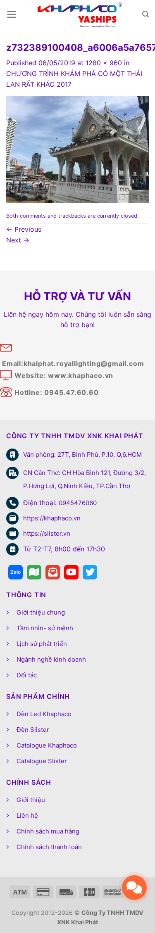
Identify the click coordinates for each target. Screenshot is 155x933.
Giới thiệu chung (41, 612)
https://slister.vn (46, 533)
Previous (23, 229)
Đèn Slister (33, 730)
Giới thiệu (31, 800)
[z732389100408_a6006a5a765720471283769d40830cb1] (77, 149)
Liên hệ (27, 815)
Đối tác (27, 675)
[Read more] (15, 572)
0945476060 (78, 503)
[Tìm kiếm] (145, 14)
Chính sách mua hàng (48, 831)
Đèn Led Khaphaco (44, 714)
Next (17, 240)
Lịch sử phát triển (42, 644)
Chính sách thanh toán (49, 847)
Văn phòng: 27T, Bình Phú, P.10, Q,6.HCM (82, 454)
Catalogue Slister (42, 761)
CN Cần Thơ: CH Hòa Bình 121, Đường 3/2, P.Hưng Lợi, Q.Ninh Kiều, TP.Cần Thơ (84, 479)
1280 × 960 (104, 63)
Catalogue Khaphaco (47, 745)
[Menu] (11, 14)
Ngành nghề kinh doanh (51, 659)
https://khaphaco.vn (52, 518)
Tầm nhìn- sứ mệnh (45, 628)
